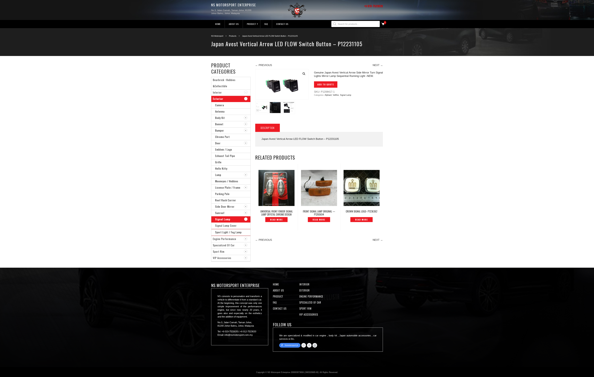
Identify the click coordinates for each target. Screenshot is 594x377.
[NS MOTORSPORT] (314, 345)
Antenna (220, 111)
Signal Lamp (345, 95)
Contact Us (282, 24)
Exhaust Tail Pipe (225, 156)
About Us (234, 24)
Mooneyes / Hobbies (226, 181)
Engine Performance (224, 239)
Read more (276, 219)
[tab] (267, 128)
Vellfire (336, 95)
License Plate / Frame (227, 187)
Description (267, 128)
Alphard (328, 95)
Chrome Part (222, 137)
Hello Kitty (221, 168)
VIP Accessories (222, 258)
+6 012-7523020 (248, 331)
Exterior (218, 99)
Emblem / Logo (223, 149)
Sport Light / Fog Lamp (228, 232)
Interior (217, 92)
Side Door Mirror (225, 206)
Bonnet (219, 124)
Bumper (219, 130)
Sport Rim (218, 251)
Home (218, 24)
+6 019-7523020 (373, 6)
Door (218, 143)
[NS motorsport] (309, 345)
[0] (382, 24)
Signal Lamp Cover (226, 225)
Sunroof (219, 213)
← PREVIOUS (263, 65)
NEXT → (378, 65)
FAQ (266, 24)
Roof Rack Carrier (225, 200)
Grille (218, 162)
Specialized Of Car (224, 245)
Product (251, 24)
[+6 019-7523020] (303, 345)
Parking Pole (222, 194)
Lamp (218, 175)
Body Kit (220, 118)
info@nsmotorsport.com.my (238, 335)
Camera (219, 105)
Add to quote (325, 84)
